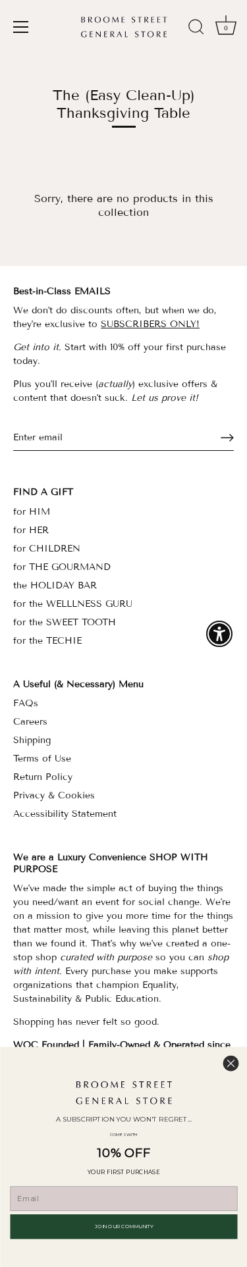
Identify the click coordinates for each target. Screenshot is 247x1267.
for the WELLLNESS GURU (72, 603)
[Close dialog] (231, 1063)
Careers (30, 721)
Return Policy (42, 777)
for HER (31, 530)
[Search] (196, 28)
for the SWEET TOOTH (64, 622)
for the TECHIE (47, 640)
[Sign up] (227, 437)
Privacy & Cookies (54, 795)
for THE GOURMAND (62, 567)
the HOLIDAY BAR (55, 585)
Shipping (32, 740)
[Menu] (21, 27)
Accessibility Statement (65, 813)
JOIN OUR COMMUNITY (123, 1226)
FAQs (25, 703)
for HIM (31, 511)
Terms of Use (42, 758)
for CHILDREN (46, 548)
